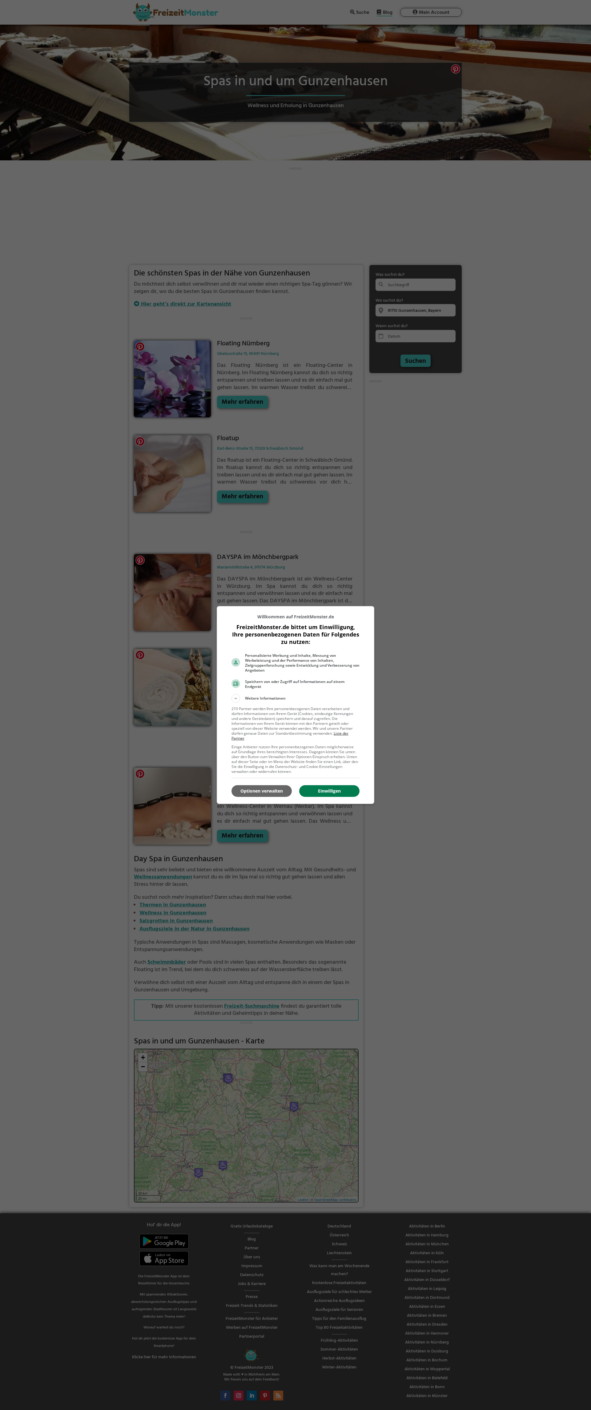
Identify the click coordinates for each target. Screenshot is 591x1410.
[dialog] (295, 705)
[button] (295, 698)
